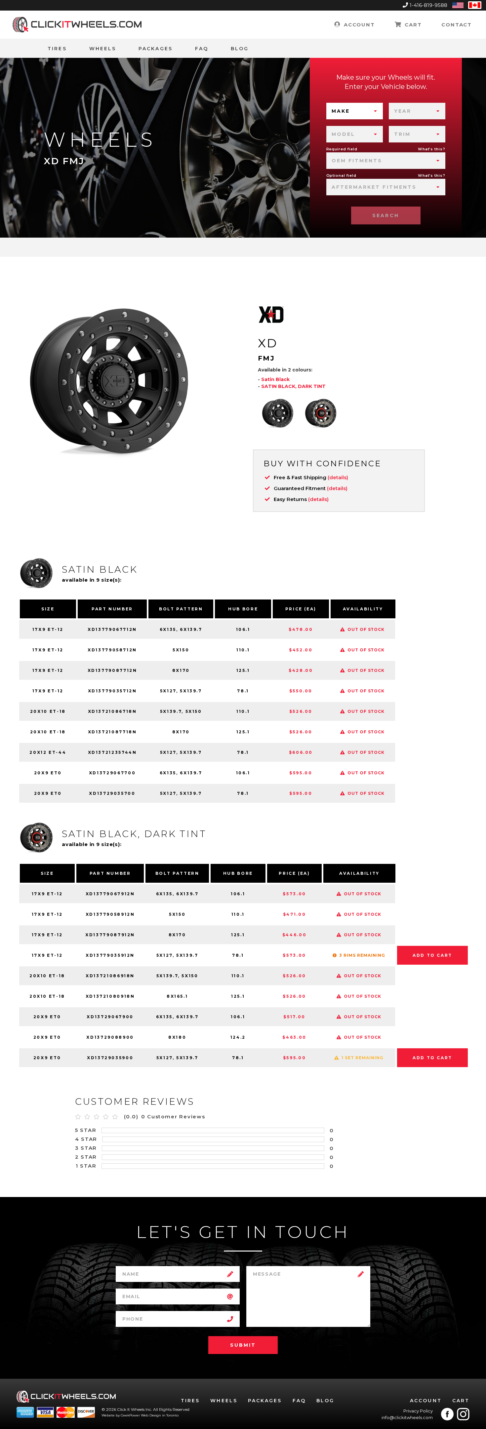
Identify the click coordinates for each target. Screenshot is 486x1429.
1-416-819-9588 (428, 5)
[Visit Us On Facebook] (447, 1414)
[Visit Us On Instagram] (463, 1414)
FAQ (201, 49)
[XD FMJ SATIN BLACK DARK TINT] (321, 413)
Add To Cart (432, 955)
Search (385, 215)
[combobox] (354, 111)
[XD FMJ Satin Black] (278, 413)
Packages (156, 49)
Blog (240, 49)
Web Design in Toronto (160, 1415)
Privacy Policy (418, 1410)
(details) (338, 477)
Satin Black (275, 379)
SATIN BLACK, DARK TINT (293, 386)
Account (358, 24)
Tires (57, 49)
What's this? (431, 149)
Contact (456, 24)
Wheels (102, 49)
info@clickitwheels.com (407, 1417)
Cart (412, 24)
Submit (243, 1345)
